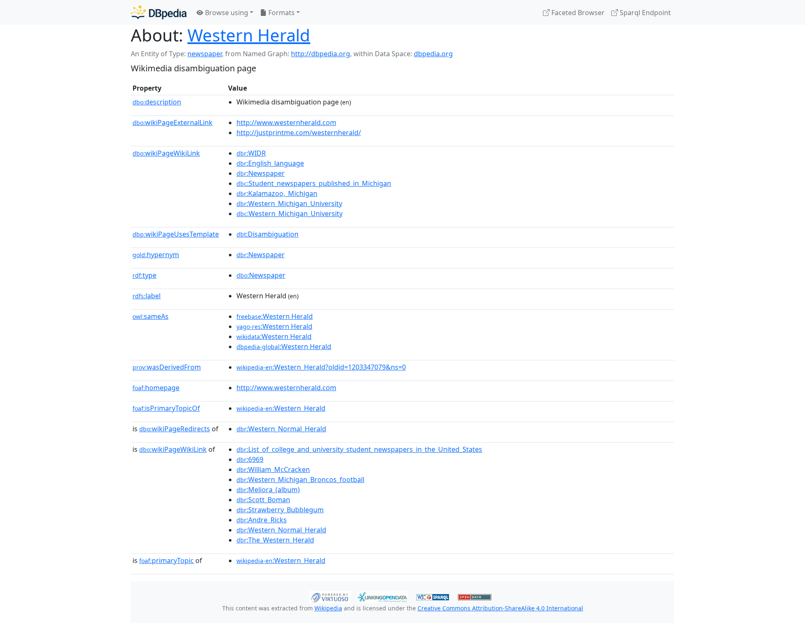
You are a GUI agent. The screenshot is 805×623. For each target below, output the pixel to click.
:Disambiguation (267, 234)
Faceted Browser (577, 12)
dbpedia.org (433, 53)
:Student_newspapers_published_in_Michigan (313, 183)
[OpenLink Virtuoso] (330, 596)
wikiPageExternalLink (172, 122)
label (146, 295)
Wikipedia (328, 608)
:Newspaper (260, 173)
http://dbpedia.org (320, 53)
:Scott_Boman (263, 499)
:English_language (270, 163)
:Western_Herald (280, 408)
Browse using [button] (225, 12)
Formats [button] (281, 12)
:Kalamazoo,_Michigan (276, 193)
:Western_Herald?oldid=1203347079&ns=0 (321, 367)
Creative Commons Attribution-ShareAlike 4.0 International (500, 608)
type (144, 275)
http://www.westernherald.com (286, 122)
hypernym (155, 254)
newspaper (204, 53)
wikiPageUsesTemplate (175, 234)
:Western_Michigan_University (289, 203)
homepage (155, 387)
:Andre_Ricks (261, 519)
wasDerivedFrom (166, 367)
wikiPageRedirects (174, 428)
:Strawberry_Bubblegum (280, 509)
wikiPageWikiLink (166, 153)
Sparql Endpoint (644, 12)
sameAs (150, 316)
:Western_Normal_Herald (281, 428)
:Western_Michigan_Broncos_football (300, 479)
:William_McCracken (273, 469)
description (156, 102)
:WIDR (251, 153)
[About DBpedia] (159, 12)
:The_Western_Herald (275, 540)
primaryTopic (166, 560)
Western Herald (248, 35)
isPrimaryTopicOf (166, 408)
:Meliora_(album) (268, 489)
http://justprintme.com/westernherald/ (298, 132)
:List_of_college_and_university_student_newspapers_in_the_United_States (359, 449)
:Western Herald (274, 316)
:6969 (249, 459)
